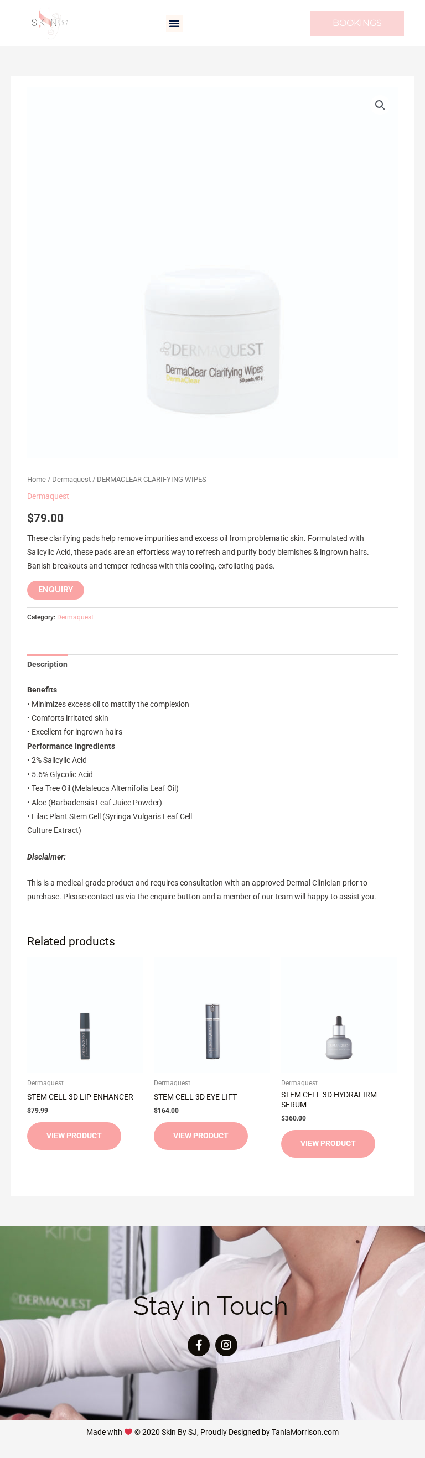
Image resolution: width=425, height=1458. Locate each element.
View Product (74, 1135)
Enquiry (55, 589)
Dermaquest (71, 479)
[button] (174, 23)
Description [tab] (47, 664)
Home (36, 479)
